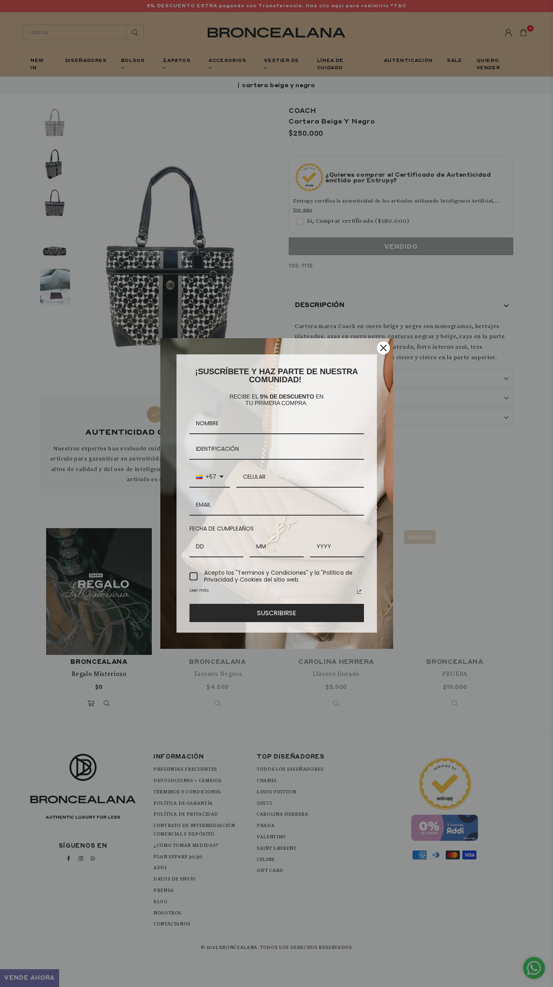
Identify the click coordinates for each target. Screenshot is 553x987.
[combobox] (209, 477)
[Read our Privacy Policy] (359, 592)
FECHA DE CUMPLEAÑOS (221, 528)
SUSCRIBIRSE (276, 613)
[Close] (383, 348)
